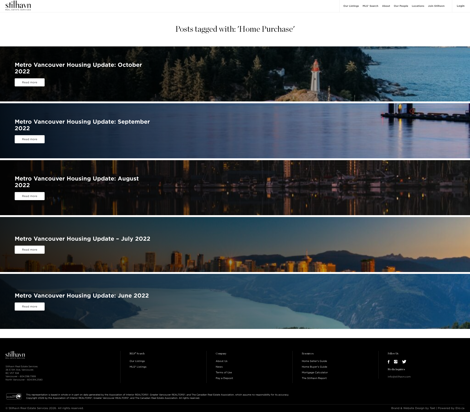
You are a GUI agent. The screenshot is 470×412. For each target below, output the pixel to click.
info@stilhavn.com (399, 376)
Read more (29, 82)
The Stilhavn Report (314, 378)
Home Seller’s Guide (314, 361)
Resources (308, 353)
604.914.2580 (35, 379)
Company (221, 353)
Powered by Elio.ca (451, 408)
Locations (418, 6)
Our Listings (351, 6)
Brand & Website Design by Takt (413, 408)
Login (460, 5)
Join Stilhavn (436, 6)
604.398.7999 (28, 376)
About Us (221, 361)
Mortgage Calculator (315, 372)
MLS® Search (370, 6)
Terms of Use (224, 372)
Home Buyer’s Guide (314, 366)
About (386, 6)
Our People (401, 6)
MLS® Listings (138, 366)
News (219, 366)
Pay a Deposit (224, 378)
